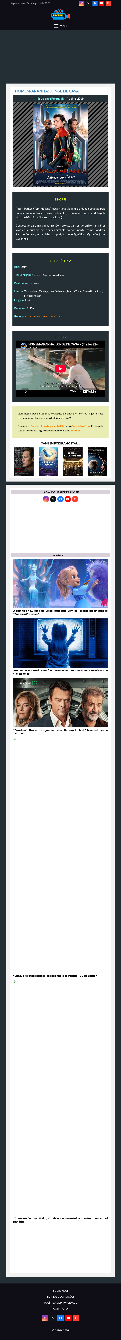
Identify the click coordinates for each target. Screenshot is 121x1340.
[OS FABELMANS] (97, 461)
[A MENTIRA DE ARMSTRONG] (24, 461)
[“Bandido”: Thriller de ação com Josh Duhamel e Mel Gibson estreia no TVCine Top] (60, 706)
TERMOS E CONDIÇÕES (61, 1296)
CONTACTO (60, 1308)
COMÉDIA (54, 316)
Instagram (50, 426)
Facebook (37, 426)
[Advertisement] (60, 58)
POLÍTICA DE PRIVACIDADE (60, 1302)
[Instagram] (81, 3)
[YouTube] (101, 3)
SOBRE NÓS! (60, 1290)
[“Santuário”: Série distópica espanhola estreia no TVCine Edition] (60, 858)
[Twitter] (88, 3)
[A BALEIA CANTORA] (48, 461)
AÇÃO (28, 316)
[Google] (108, 3)
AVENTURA (40, 316)
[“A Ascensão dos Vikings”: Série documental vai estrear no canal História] (60, 1102)
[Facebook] (95, 3)
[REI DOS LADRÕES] (73, 461)
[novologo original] (60, 14)
